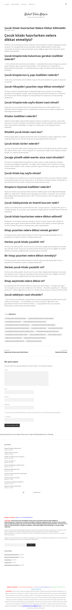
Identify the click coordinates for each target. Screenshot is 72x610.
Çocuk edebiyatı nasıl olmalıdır (13, 321)
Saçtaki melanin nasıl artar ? (11, 452)
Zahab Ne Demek (61, 352)
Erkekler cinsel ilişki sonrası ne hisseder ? (14, 456)
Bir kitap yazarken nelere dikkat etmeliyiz (16, 318)
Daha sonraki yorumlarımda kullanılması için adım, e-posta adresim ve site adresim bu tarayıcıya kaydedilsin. (34, 412)
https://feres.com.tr (22, 434)
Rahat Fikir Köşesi (36, 14)
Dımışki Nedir (7, 560)
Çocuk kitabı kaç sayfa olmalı (39, 328)
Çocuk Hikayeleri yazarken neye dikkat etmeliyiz (17, 325)
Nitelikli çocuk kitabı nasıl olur (34, 341)
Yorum (6, 370)
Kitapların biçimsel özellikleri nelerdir (15, 341)
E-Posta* (6, 396)
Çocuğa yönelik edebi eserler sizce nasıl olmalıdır (41, 318)
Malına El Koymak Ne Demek (11, 554)
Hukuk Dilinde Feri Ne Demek (11, 565)
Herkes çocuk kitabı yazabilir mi (37, 334)
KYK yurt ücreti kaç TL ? (10, 461)
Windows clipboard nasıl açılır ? (12, 477)
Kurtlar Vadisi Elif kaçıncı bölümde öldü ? (14, 465)
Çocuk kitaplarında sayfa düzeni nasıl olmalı (47, 331)
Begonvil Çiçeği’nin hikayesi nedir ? (13, 448)
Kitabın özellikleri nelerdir (54, 334)
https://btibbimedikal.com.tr (38, 434)
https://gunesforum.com (8, 434)
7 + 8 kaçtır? (7, 417)
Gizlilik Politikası (15, 4)
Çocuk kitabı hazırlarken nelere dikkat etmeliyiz (17, 328)
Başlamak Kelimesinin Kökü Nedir (16, 352)
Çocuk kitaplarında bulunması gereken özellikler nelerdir (20, 331)
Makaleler (12, 314)
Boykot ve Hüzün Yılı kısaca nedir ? (12, 486)
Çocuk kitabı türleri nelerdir (55, 328)
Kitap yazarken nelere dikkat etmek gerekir (34, 338)
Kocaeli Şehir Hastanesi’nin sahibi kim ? (14, 482)
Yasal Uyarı (24, 4)
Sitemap (50, 434)
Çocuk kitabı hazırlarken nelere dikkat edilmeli (43, 325)
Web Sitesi (7, 404)
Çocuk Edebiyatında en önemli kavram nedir (34, 321)
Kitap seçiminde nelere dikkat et (13, 338)
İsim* (5, 389)
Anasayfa (6, 4)
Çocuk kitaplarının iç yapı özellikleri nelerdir (16, 334)
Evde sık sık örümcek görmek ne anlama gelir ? (15, 473)
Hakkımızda (32, 4)
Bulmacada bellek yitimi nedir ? (12, 469)
